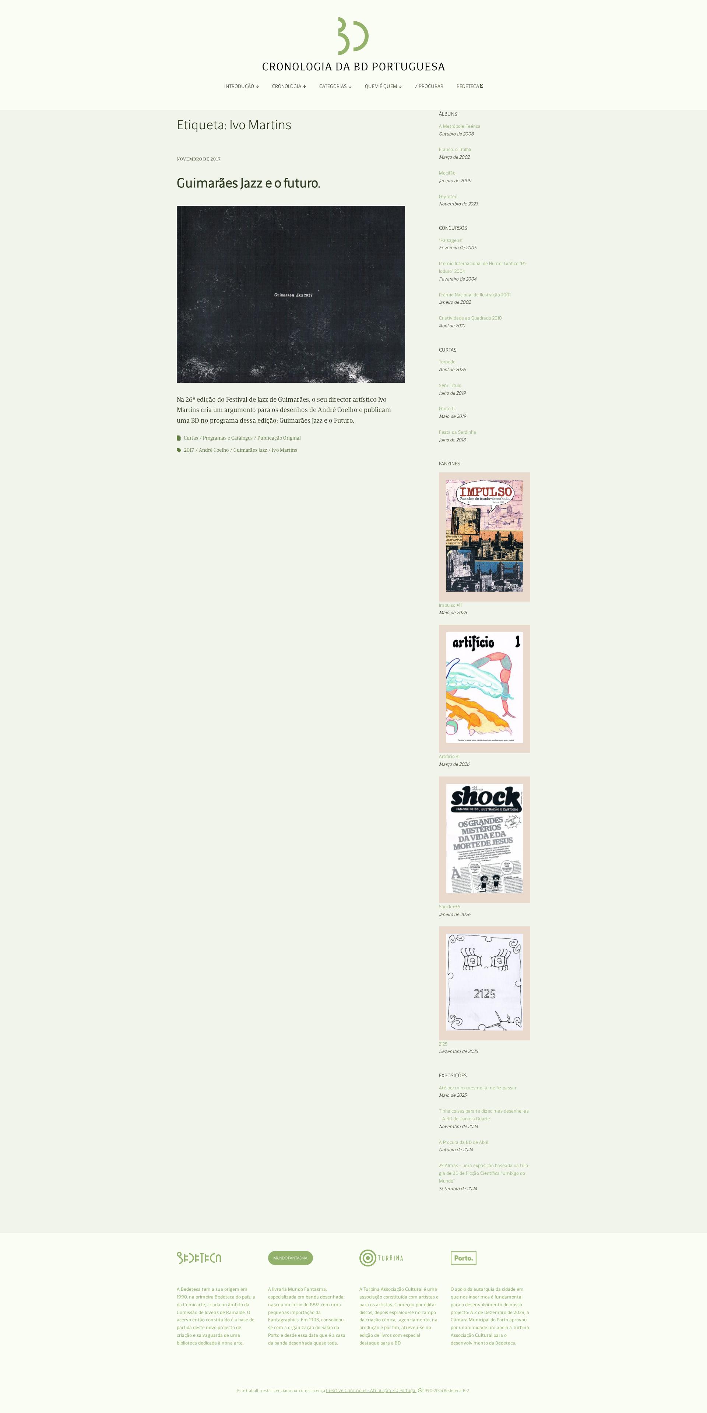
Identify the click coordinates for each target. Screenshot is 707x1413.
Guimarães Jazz (250, 450)
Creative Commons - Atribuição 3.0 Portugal (371, 1390)
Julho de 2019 (452, 393)
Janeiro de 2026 (455, 914)
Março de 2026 (454, 764)
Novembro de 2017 (199, 159)
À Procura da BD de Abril (463, 1142)
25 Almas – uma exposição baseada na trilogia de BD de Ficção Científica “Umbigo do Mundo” (484, 1173)
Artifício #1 (449, 756)
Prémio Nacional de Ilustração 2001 (475, 294)
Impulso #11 (450, 605)
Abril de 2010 (452, 325)
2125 (443, 1044)
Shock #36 (449, 906)
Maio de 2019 (452, 416)
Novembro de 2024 (458, 1126)
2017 (189, 450)
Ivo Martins (284, 450)
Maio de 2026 (453, 612)
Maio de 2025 (453, 1095)
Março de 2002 (454, 157)
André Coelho (214, 450)
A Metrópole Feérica (460, 126)
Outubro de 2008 (456, 134)
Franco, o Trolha (455, 149)
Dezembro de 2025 (458, 1051)
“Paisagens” (451, 240)
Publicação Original (279, 438)
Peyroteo (448, 196)
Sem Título (450, 385)
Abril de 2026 (452, 369)
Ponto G (447, 408)
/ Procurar (429, 86)
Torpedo (447, 361)
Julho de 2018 (452, 440)
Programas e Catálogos (228, 438)
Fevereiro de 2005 (457, 247)
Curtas (191, 438)
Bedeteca (468, 86)
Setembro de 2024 (458, 1188)
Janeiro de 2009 (455, 180)
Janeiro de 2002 (455, 302)
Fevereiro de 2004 (457, 279)
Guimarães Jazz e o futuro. (248, 183)
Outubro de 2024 (456, 1149)
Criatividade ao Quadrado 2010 (470, 318)
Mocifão (447, 173)
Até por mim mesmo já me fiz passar (477, 1087)
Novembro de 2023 (458, 204)
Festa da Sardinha (457, 432)
